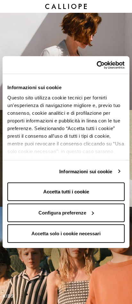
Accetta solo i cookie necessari (66, 233)
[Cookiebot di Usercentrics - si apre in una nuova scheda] (97, 65)
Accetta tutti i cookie (66, 191)
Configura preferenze (62, 212)
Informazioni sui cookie (85, 171)
